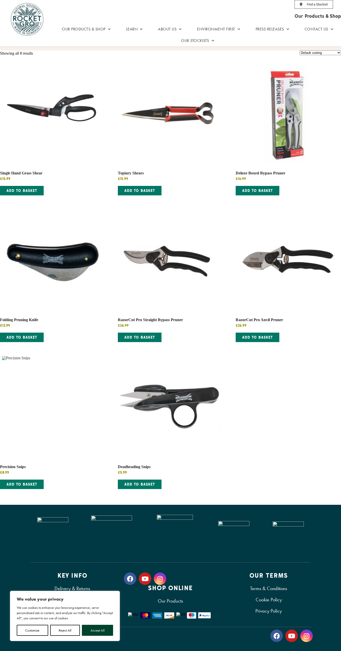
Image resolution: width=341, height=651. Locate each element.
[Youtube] (145, 578)
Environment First (216, 29)
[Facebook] (130, 578)
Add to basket (21, 190)
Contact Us (316, 29)
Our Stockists (195, 40)
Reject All (65, 630)
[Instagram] (160, 578)
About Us (167, 29)
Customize (32, 630)
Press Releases (270, 29)
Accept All (98, 630)
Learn (132, 29)
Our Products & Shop (318, 16)
